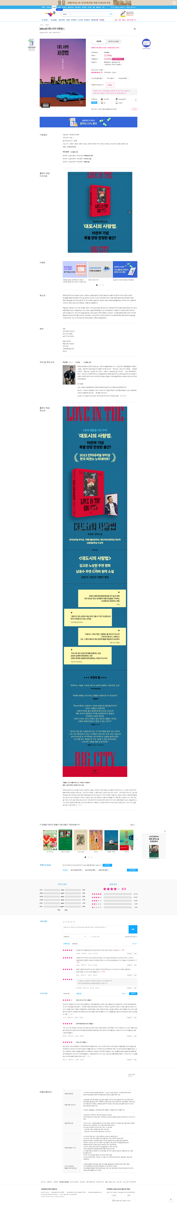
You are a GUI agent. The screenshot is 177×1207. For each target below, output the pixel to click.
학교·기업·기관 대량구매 (129, 1182)
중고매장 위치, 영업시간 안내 (122, 1200)
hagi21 (77, 975)
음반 (94, 7)
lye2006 (78, 953)
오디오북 (80, 20)
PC (104, 103)
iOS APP (106, 99)
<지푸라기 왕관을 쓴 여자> (91, 390)
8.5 (102, 72)
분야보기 (46, 20)
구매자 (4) (66, 943)
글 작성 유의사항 (130, 936)
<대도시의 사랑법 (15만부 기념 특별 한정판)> (112, 390)
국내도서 (48, 7)
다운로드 (94, 102)
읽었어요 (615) (103, 870)
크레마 (120, 103)
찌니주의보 (50, 851)
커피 (103, 7)
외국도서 (64, 7)
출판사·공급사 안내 (110, 1182)
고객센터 (128, 7)
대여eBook (87, 20)
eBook (65, 14)
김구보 (64, 1017)
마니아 (65, 870)
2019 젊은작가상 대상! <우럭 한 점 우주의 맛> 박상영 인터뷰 (101, 396)
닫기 (174, 3)
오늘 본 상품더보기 (131, 1075)
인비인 (96, 851)
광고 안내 (119, 1182)
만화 (119, 20)
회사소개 (43, 1182)
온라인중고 (78, 7)
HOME (43, 7)
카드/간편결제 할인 (96, 78)
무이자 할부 (110, 78)
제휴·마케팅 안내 (90, 1182)
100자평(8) (107, 72)
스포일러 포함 (95, 936)
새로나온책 (61, 20)
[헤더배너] (128, 14)
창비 (50, 32)
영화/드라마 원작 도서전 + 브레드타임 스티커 (105, 47)
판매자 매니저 (100, 1182)
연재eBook (94, 20)
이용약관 (55, 1182)
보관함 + (110, 85)
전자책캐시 (74, 20)
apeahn (78, 965)
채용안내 (49, 1182)
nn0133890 (79, 988)
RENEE (65, 1036)
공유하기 (134, 29)
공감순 (124, 993)
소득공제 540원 (122, 78)
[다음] (80, 72)
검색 (111, 14)
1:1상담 (107, 1092)
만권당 (59, 7)
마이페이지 (122, 7)
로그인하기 (107, 865)
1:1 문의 (114, 1195)
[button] (129, 212)
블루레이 (98, 7)
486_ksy (65, 1059)
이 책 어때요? (132, 870)
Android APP (122, 99)
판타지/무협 (130, 20)
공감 (135, 953)
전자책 (54, 7)
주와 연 (127, 851)
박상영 (41, 32)
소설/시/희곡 (72, 155)
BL (135, 20)
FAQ (129, 1195)
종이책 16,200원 (114, 41)
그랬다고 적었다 (65, 851)
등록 (133, 929)
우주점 (89, 7)
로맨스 (124, 20)
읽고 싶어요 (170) (76, 870)
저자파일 (77, 362)
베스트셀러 (54, 20)
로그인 (112, 7)
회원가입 (117, 7)
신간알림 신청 (74, 152)
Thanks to (129, 953)
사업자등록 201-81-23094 (57, 1192)
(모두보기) (104, 393)
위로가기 (170, 1199)
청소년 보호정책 (74, 1182)
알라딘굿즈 (71, 7)
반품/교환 (113, 1092)
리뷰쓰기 (133, 993)
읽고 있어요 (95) (90, 870)
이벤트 (68, 20)
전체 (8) (74, 943)
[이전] (45, 72)
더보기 (79, 805)
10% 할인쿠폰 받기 (117, 59)
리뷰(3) (114, 72)
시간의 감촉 (80, 851)
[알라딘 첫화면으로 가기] (51, 14)
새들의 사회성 (111, 851)
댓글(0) (81, 1017)
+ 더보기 (70, 1014)
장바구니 (133, 7)
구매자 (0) (66, 993)
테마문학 (80, 158)
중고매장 (84, 7)
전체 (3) (78, 993)
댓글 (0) (95, 953)
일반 (116, 20)
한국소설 (80, 155)
